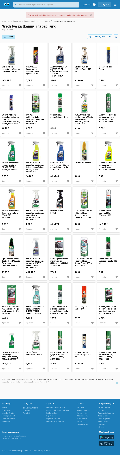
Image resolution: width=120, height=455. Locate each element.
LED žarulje (102, 410)
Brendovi (26, 413)
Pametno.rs (26, 451)
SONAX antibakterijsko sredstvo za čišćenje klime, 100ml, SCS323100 (35, 119)
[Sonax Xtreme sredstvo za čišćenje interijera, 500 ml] (11, 55)
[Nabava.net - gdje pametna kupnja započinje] (6, 5)
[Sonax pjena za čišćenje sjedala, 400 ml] (108, 246)
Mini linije (80, 407)
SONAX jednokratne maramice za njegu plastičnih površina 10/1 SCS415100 (107, 310)
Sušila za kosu (82, 424)
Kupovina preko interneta (55, 407)
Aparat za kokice (83, 410)
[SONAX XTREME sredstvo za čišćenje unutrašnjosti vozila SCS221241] (60, 151)
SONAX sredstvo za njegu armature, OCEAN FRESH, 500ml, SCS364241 (35, 310)
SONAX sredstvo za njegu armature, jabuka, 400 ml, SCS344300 (107, 355)
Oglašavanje (6, 410)
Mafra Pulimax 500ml (56, 212)
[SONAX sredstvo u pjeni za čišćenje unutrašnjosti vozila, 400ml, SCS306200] (60, 295)
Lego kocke (81, 421)
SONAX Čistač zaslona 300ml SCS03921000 (105, 213)
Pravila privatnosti (8, 416)
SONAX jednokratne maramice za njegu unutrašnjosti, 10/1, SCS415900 (11, 310)
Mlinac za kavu (82, 416)
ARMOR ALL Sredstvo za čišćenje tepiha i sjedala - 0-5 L (33, 70)
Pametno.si (37, 451)
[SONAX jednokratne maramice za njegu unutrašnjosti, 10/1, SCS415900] (11, 295)
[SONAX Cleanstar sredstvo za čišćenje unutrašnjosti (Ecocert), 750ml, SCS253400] (84, 103)
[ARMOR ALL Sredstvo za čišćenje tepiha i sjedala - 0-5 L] (35, 55)
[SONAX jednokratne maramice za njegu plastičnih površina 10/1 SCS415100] (108, 295)
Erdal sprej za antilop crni (81, 308)
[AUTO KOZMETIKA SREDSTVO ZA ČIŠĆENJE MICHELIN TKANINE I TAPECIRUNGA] (60, 55)
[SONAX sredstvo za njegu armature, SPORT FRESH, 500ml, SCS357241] (11, 151)
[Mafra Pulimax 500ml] (60, 199)
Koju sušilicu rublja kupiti (55, 421)
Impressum (6, 421)
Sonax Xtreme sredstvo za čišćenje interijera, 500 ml (11, 69)
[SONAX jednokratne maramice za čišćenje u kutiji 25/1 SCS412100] (60, 246)
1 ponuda (29, 85)
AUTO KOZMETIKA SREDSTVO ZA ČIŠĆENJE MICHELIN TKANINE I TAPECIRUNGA (59, 71)
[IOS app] (106, 443)
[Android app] (106, 437)
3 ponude (5, 368)
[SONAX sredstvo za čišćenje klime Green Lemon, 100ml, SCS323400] (84, 199)
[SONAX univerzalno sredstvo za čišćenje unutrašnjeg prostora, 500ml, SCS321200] (35, 199)
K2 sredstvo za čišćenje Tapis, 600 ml (83, 354)
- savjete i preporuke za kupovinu (14, 436)
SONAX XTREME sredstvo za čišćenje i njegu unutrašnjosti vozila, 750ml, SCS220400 (35, 167)
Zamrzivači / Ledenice (106, 413)
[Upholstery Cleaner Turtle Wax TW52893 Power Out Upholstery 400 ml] (11, 246)
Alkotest (101, 427)
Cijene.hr (47, 451)
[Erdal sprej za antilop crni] (84, 295)
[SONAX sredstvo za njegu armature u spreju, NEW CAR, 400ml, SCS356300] (108, 103)
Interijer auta (43, 21)
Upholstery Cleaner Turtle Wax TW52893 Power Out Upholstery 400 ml (11, 262)
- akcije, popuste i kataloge (11, 439)
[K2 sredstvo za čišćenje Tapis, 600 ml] (84, 340)
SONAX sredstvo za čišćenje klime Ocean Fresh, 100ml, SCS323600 (84, 262)
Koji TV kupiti (51, 416)
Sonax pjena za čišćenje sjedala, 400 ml (108, 261)
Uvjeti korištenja (8, 413)
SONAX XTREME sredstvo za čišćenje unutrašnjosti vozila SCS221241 (59, 166)
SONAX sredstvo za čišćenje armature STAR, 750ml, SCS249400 (10, 214)
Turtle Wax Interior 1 (84, 163)
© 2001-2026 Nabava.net (11, 451)
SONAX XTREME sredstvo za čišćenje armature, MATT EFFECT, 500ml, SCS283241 (35, 263)
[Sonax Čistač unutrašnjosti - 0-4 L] (60, 103)
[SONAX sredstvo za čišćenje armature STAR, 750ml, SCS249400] (11, 199)
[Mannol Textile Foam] (108, 55)
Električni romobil (104, 407)
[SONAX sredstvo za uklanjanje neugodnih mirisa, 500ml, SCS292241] (11, 340)
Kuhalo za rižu (82, 413)
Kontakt (5, 407)
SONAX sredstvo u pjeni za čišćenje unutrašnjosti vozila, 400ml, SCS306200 (59, 310)
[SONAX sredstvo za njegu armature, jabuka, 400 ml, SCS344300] (108, 340)
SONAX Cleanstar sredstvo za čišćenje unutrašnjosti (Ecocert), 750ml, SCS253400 (84, 119)
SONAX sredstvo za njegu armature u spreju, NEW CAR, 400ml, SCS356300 (107, 118)
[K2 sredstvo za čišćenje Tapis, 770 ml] (84, 55)
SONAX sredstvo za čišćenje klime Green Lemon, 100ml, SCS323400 (83, 214)
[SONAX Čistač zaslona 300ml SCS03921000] (108, 199)
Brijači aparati (103, 416)
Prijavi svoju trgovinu (30, 407)
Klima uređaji (82, 419)
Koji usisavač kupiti (53, 419)
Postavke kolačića (8, 419)
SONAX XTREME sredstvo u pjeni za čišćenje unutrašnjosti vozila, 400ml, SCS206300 (11, 119)
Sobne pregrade (104, 419)
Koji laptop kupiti (52, 413)
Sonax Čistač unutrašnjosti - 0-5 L (35, 353)
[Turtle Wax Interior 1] (84, 151)
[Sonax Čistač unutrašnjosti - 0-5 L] (35, 340)
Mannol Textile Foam (105, 68)
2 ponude (5, 85)
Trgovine (26, 410)
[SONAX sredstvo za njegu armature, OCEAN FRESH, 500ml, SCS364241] (35, 295)
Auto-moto (17, 21)
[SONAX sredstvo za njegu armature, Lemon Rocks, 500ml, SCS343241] (108, 151)
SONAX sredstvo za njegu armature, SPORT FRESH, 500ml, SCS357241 (10, 166)
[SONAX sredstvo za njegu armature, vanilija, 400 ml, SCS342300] (60, 340)
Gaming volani (103, 421)
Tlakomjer (101, 424)
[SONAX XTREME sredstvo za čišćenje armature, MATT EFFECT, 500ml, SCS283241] (35, 246)
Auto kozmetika (30, 21)
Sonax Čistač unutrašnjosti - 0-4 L (59, 116)
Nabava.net (6, 21)
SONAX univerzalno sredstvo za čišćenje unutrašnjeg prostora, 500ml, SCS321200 (35, 215)
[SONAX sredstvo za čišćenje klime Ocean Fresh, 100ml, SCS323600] (84, 246)
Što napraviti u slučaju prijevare (57, 410)
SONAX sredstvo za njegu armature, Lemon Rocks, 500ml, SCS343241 (107, 166)
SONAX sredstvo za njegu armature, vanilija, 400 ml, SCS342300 (59, 355)
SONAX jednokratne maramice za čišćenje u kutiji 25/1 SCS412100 (59, 262)
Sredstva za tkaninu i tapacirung (63, 21)
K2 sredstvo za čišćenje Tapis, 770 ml (83, 69)
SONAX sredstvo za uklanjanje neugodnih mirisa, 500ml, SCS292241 (10, 355)
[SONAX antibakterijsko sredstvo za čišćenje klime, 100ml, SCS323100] (35, 103)
